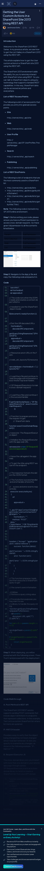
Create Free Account (13, 866)
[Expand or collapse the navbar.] (3, 3)
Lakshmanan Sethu (13, 28)
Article (37, 33)
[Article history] (23, 28)
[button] (40, 3)
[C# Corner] (9, 3)
